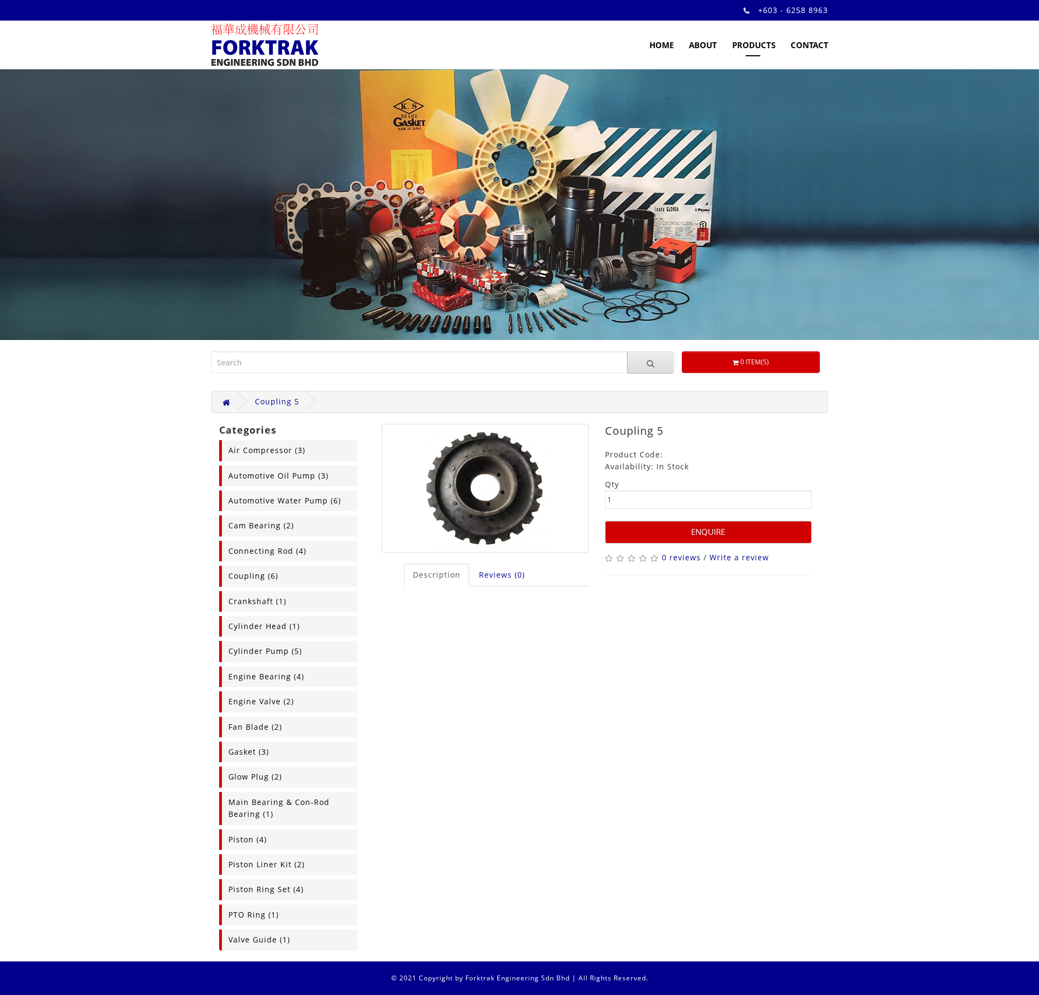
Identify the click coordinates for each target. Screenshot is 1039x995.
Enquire (708, 531)
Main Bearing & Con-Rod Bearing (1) (279, 808)
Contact (809, 45)
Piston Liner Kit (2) (266, 864)
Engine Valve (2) (261, 701)
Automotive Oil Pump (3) (278, 475)
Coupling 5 (277, 401)
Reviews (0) (502, 574)
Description (437, 574)
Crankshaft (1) (257, 601)
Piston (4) (247, 839)
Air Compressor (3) (266, 450)
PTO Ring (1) (253, 914)
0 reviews (681, 557)
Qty (612, 484)
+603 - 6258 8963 (793, 10)
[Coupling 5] (485, 488)
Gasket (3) (248, 752)
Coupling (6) (253, 576)
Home (661, 45)
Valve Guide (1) (259, 939)
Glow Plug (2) (255, 776)
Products (753, 45)
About (703, 45)
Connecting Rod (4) (267, 551)
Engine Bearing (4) (266, 676)
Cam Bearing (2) (261, 525)
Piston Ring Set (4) (266, 889)
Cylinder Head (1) (264, 626)
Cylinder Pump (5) (265, 651)
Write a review (739, 557)
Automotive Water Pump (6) (284, 500)
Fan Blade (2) (255, 727)
